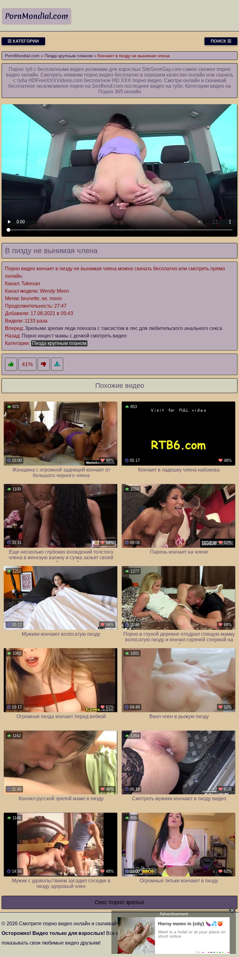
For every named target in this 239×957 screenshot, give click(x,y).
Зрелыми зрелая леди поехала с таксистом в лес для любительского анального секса (123, 328)
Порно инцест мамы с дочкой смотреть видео (74, 335)
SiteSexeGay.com (161, 69)
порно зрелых (126, 902)
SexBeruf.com (107, 86)
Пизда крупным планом (59, 343)
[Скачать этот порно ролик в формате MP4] (57, 364)
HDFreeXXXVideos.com (55, 80)
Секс (101, 902)
